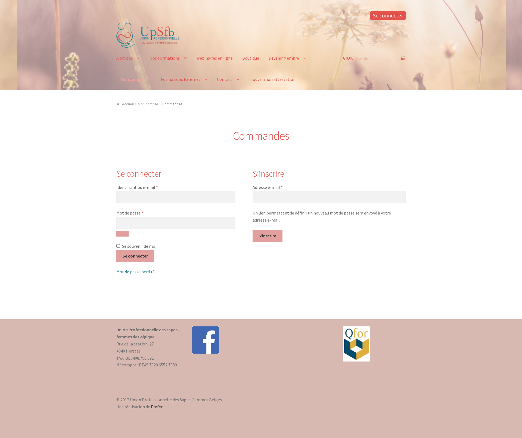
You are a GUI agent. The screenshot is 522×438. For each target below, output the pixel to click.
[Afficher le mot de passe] (122, 234)
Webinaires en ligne (214, 58)
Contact (224, 79)
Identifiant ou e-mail (147, 187)
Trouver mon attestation (272, 79)
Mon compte (132, 79)
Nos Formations (165, 58)
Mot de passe (140, 213)
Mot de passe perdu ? (135, 271)
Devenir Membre (284, 58)
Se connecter (388, 15)
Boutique (250, 58)
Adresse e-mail (278, 187)
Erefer (157, 406)
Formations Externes (180, 79)
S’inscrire (267, 235)
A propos (124, 58)
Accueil (128, 104)
